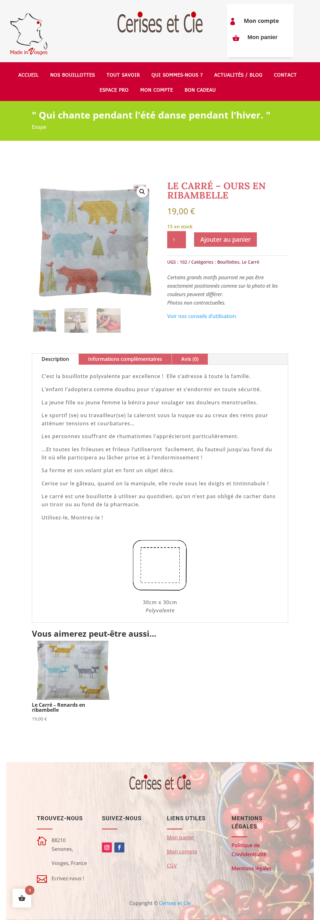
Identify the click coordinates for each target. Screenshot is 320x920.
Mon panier (263, 37)
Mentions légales (252, 868)
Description (55, 359)
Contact (285, 75)
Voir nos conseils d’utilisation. (202, 316)
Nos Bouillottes (72, 75)
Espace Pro (114, 90)
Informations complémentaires (125, 359)
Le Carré (250, 262)
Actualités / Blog (238, 75)
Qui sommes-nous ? (177, 75)
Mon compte (261, 20)
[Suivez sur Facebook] (119, 847)
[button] (142, 191)
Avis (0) (189, 359)
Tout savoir (123, 75)
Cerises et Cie (175, 903)
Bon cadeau (200, 90)
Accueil (28, 75)
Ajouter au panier (225, 239)
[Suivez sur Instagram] (107, 847)
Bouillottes (228, 262)
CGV (172, 865)
